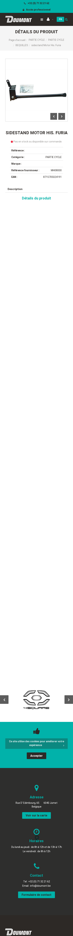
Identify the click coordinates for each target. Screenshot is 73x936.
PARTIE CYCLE (37, 39)
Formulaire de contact (36, 895)
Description (15, 189)
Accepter (36, 755)
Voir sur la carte (36, 815)
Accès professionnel (38, 9)
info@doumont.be (40, 885)
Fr (60, 19)
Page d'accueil (17, 40)
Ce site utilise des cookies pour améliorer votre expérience (36, 743)
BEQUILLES (22, 45)
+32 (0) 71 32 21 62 (38, 3)
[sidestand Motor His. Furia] (36, 61)
